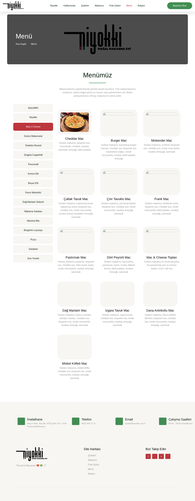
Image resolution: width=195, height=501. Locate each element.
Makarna (99, 5)
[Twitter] (154, 456)
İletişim (141, 5)
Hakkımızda (69, 5)
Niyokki (54, 5)
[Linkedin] (167, 456)
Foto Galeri (115, 5)
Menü (129, 5)
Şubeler (85, 5)
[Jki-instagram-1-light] (161, 456)
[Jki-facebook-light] (148, 456)
